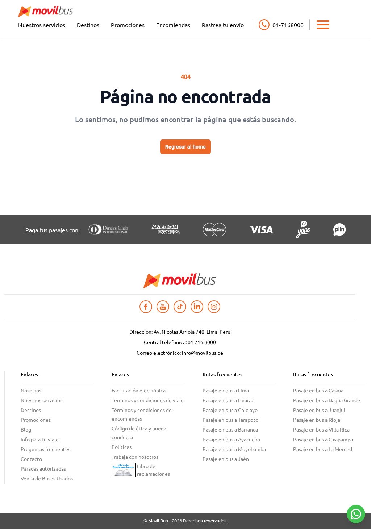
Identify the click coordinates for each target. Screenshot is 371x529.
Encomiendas (173, 24)
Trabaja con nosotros (135, 456)
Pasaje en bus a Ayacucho (231, 439)
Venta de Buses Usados (47, 478)
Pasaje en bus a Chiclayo (230, 410)
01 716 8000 (202, 342)
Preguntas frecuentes (45, 449)
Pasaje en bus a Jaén (226, 458)
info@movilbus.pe (202, 352)
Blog (26, 429)
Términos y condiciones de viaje (148, 400)
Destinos (88, 24)
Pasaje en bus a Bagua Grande (326, 400)
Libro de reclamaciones (153, 470)
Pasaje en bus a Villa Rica (321, 429)
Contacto (31, 458)
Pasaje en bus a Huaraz (228, 400)
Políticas (122, 446)
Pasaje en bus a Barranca (230, 429)
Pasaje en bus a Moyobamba (234, 449)
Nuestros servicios (41, 24)
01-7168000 (288, 24)
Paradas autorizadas (43, 468)
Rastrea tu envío (223, 24)
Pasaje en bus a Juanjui (319, 410)
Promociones (128, 24)
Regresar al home (185, 147)
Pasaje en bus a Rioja (316, 419)
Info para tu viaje (40, 439)
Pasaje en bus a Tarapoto (230, 419)
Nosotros (31, 390)
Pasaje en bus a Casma (318, 390)
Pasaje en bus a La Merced (322, 449)
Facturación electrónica (139, 390)
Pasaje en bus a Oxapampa (323, 439)
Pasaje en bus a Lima (226, 390)
